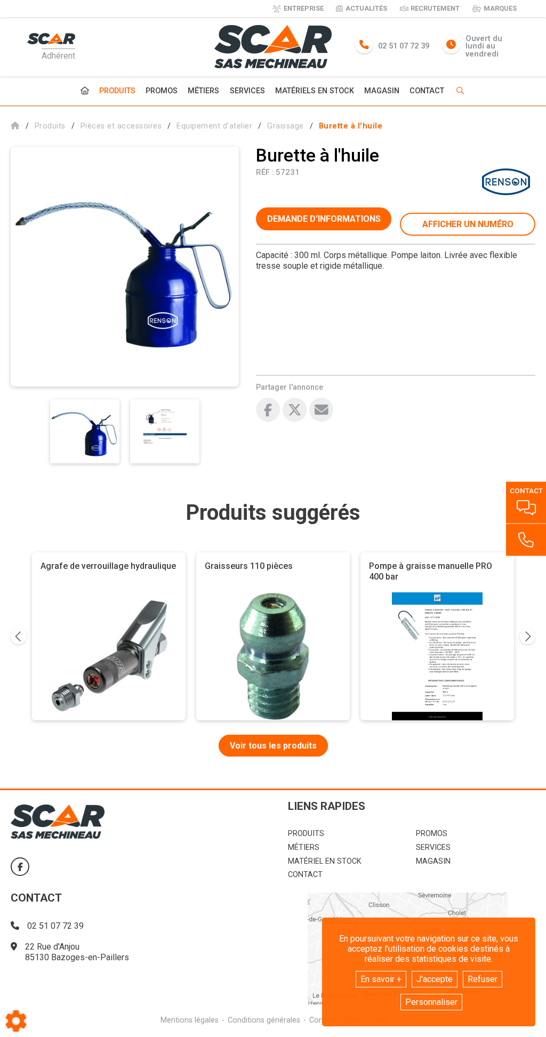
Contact (427, 91)
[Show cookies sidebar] (16, 1021)
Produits (117, 90)
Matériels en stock (314, 90)
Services (247, 90)
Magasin (381, 91)
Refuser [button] (482, 979)
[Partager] (321, 410)
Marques (500, 8)
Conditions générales (264, 1020)
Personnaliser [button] (431, 1002)
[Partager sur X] (295, 410)
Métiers (203, 90)
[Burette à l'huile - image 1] (84, 431)
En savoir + (381, 979)
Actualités (366, 8)
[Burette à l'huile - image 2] (164, 431)
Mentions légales (189, 1020)
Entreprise (304, 8)
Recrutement (435, 8)
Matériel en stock (325, 861)
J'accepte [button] (434, 979)
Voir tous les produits (273, 746)
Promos (162, 91)
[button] (351, 126)
